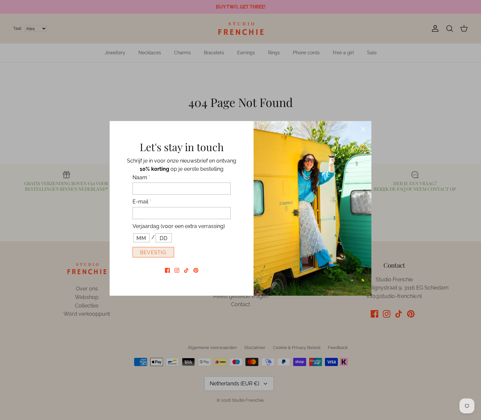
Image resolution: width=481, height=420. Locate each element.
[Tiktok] (186, 270)
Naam (141, 177)
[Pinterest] (195, 270)
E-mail (142, 202)
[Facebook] (167, 270)
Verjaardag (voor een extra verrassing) (179, 226)
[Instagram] (176, 270)
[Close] (363, 129)
